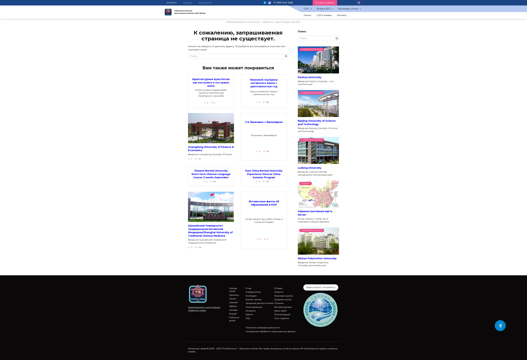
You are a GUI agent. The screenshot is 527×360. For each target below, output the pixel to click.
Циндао (233, 310)
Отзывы (278, 288)
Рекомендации (282, 314)
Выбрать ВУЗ (323, 9)
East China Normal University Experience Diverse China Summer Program (263, 174)
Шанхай (233, 302)
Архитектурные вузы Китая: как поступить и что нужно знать (211, 82)
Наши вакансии (254, 307)
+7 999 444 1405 (283, 2)
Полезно (279, 303)
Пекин (232, 299)
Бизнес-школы (253, 299)
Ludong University (309, 167)
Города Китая (233, 290)
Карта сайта (280, 311)
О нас (249, 288)
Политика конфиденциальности (263, 327)
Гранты (307, 15)
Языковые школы (283, 296)
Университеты (253, 292)
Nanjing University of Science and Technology (317, 122)
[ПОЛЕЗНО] (318, 205)
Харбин (233, 306)
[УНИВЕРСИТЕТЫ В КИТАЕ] (318, 71)
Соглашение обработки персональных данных (270, 331)
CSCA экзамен (324, 15)
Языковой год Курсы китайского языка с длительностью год (264, 83)
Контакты (342, 15)
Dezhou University (309, 77)
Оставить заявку (324, 2)
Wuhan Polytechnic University (317, 258)
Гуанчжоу (234, 295)
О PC (306, 9)
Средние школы (282, 299)
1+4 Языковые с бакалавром (264, 122)
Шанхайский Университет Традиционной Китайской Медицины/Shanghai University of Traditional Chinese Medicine (210, 230)
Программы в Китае (348, 9)
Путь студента (281, 318)
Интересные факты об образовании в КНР (264, 203)
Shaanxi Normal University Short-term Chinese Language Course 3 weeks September (211, 174)
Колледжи (251, 296)
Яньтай (232, 314)
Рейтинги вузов (234, 319)
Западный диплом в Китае (259, 303)
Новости (278, 292)
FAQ (248, 318)
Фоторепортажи (283, 307)
